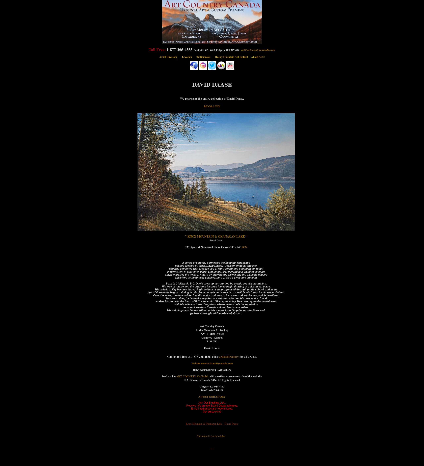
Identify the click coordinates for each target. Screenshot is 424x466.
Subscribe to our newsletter (211, 436)
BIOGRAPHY (212, 106)
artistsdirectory (229, 356)
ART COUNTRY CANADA (192, 376)
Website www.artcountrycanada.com (212, 363)
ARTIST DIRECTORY (212, 397)
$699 (244, 247)
